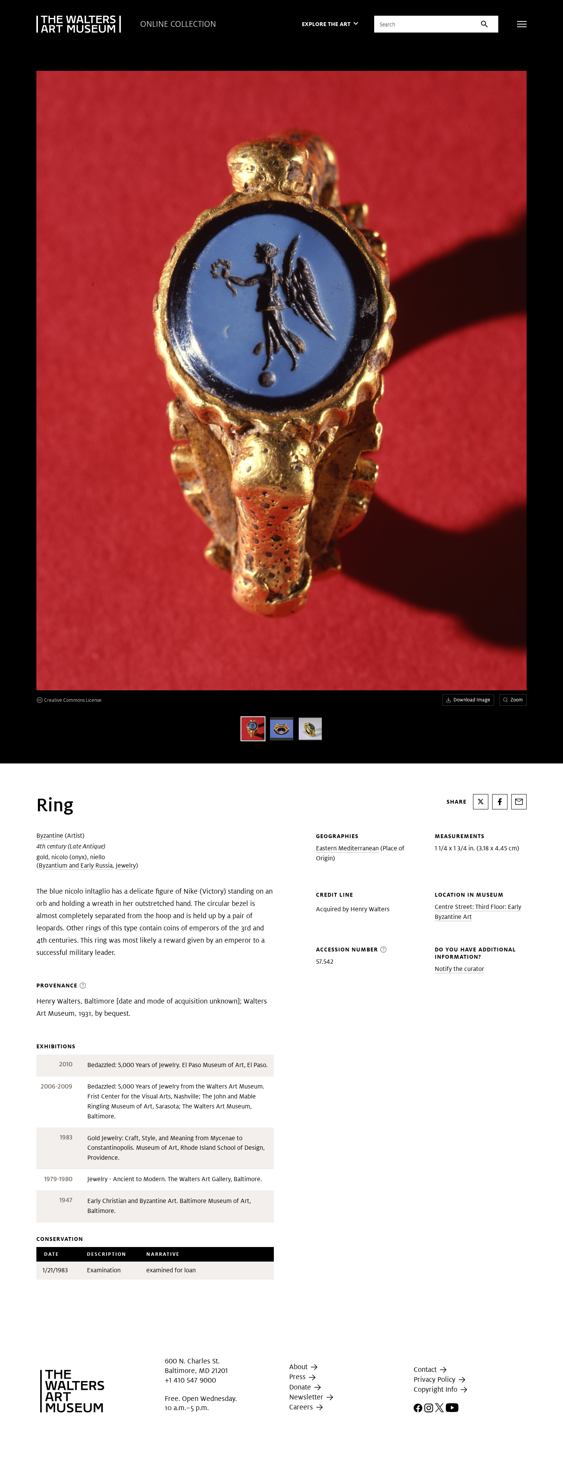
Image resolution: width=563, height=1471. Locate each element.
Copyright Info (436, 1389)
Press (298, 1376)
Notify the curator (459, 969)
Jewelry (126, 865)
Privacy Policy (435, 1379)
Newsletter (307, 1397)
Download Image (471, 699)
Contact (426, 1369)
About (299, 1366)
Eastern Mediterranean (347, 848)
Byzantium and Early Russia (76, 865)
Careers (302, 1406)
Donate (301, 1387)
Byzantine (49, 836)
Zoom (517, 699)
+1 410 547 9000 (190, 1380)
